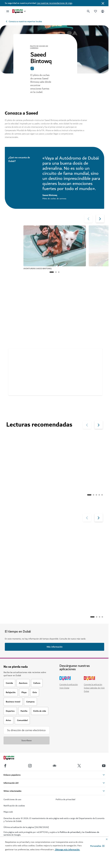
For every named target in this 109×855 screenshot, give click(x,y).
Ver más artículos (19, 495)
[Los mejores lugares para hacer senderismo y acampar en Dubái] (29, 449)
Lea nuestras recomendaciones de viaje (54, 3)
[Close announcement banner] (103, 3)
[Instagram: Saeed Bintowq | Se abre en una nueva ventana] (34, 68)
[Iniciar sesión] (102, 11)
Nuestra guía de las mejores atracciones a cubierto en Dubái (78, 473)
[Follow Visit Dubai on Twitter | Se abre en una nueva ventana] (79, 765)
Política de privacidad (70, 832)
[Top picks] (95, 11)
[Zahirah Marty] (80, 543)
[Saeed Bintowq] (14, 355)
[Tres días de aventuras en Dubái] (31, 318)
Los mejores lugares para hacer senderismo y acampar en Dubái (29, 473)
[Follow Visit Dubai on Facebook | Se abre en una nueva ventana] (5, 765)
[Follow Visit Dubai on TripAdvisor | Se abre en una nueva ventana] (54, 765)
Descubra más (17, 617)
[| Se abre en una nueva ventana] (30, 765)
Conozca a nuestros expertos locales (25, 21)
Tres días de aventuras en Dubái (42, 374)
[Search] (88, 11)
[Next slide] (88, 218)
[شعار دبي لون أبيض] (12, 758)
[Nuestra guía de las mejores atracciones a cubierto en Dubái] (79, 449)
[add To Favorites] (94, 388)
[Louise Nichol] (30, 543)
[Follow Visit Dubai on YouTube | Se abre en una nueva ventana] (103, 765)
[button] (97, 846)
